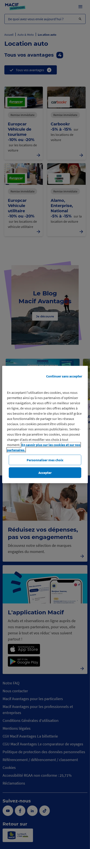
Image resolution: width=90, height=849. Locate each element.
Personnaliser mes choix (45, 460)
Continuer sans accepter (64, 376)
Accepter (45, 472)
